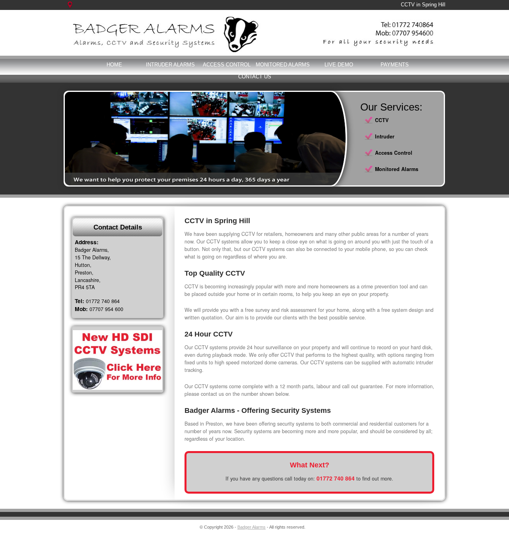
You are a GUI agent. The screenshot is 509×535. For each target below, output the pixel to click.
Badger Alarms (251, 527)
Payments (395, 65)
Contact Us (254, 77)
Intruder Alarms (170, 65)
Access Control (227, 65)
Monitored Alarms (283, 65)
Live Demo (338, 65)
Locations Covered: (74, 9)
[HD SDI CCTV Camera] (117, 360)
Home (114, 65)
